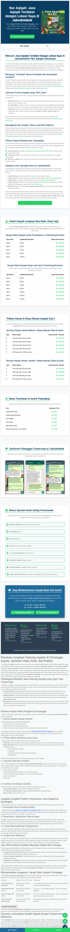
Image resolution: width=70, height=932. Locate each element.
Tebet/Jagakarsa (58, 86)
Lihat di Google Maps (10, 640)
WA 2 (59, 930)
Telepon (13, 930)
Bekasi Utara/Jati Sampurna (23, 88)
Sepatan (51, 182)
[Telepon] (65, 927)
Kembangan (43, 180)
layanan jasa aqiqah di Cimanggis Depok (28, 810)
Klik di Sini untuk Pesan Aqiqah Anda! (36, 203)
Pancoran (33, 176)
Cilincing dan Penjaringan (54, 178)
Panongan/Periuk (37, 184)
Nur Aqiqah (24, 46)
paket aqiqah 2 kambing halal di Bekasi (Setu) (40, 151)
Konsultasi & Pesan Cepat (23, 37)
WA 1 (37, 930)
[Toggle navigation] (47, 46)
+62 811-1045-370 (39, 605)
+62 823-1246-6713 (40, 607)
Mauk (47, 182)
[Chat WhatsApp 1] (65, 915)
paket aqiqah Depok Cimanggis (42, 731)
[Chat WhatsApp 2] (65, 921)
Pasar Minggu (45, 86)
